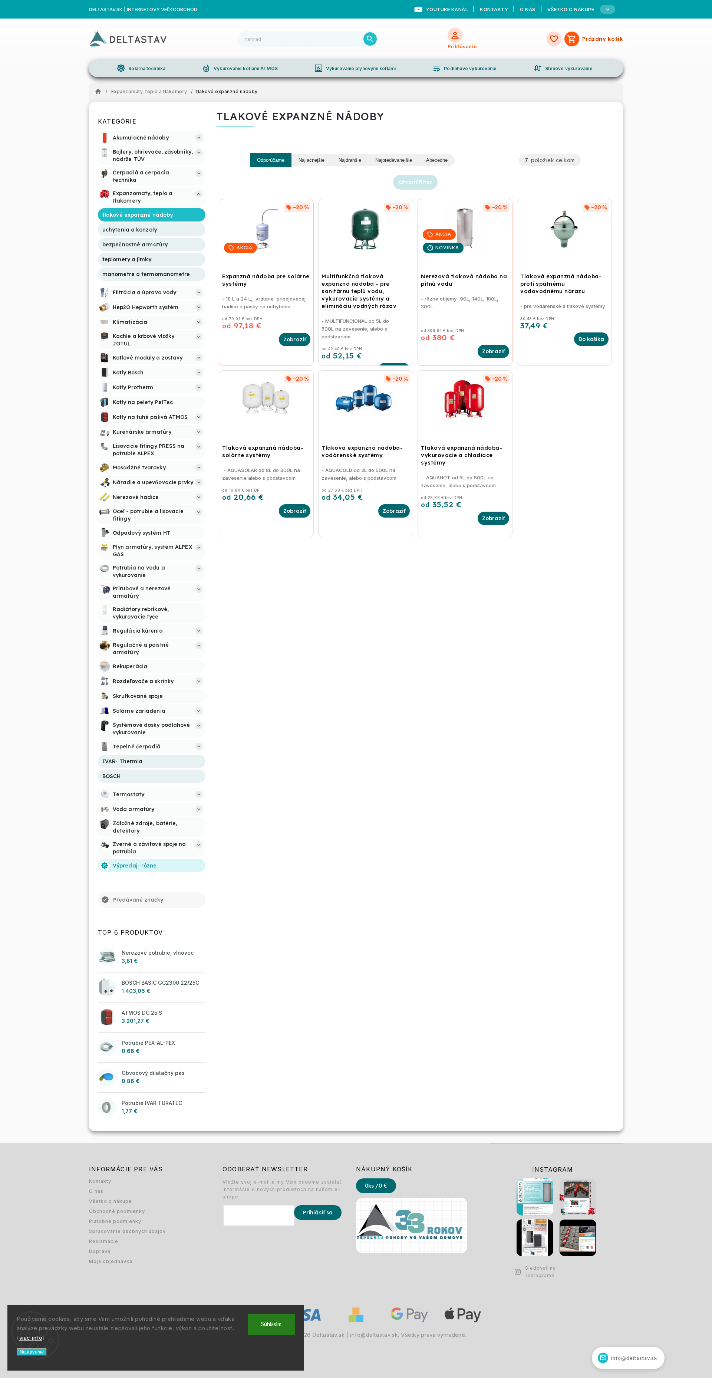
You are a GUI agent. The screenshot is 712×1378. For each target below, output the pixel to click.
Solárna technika (140, 68)
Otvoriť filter (415, 182)
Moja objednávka (110, 1261)
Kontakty (494, 9)
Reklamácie (103, 1241)
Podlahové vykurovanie (464, 68)
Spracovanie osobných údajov (127, 1231)
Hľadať (370, 39)
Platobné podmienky (115, 1221)
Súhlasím (271, 1324)
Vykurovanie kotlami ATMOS (240, 68)
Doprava (100, 1251)
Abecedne (437, 160)
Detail (294, 339)
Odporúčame (270, 160)
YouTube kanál (447, 9)
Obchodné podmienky (117, 1211)
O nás (527, 9)
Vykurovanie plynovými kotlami (355, 68)
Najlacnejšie (311, 160)
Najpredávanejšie (393, 160)
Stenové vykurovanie (563, 68)
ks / (376, 1185)
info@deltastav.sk (374, 1335)
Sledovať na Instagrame (540, 1271)
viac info (31, 1337)
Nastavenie (32, 1352)
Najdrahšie (350, 160)
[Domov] (100, 91)
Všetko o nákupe (110, 1201)
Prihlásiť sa (318, 1212)
